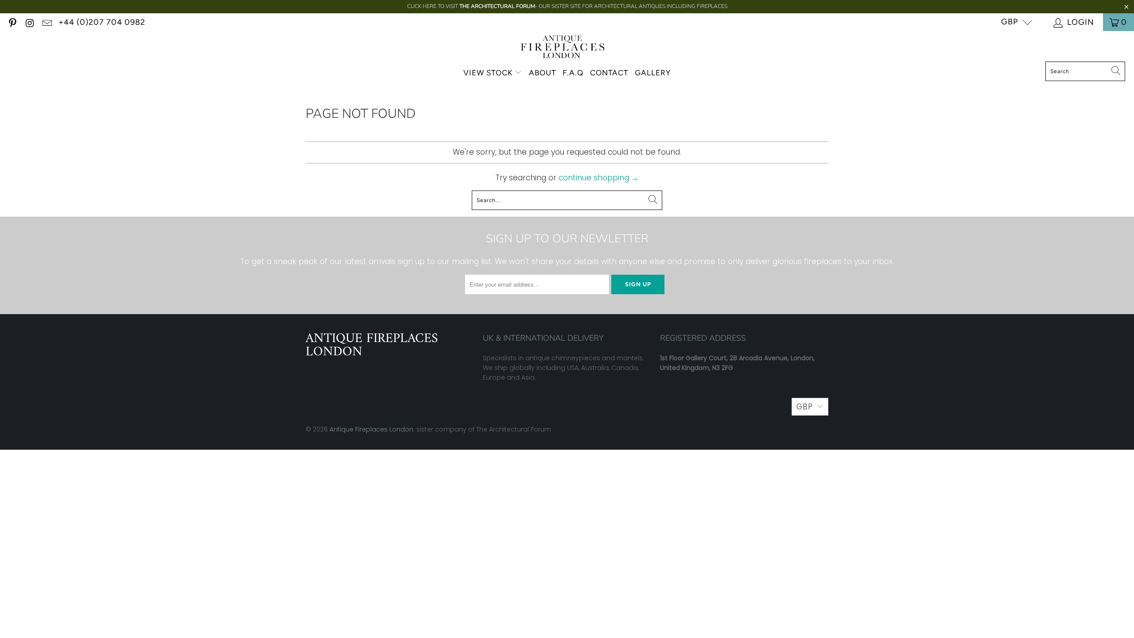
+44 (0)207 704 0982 (101, 22)
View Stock (488, 72)
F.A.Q (573, 72)
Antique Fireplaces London (371, 429)
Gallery (653, 72)
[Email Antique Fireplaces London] (46, 21)
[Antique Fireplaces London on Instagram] (29, 21)
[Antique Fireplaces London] (562, 48)
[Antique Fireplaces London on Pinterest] (12, 21)
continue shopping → (599, 177)
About (542, 72)
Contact (609, 72)
